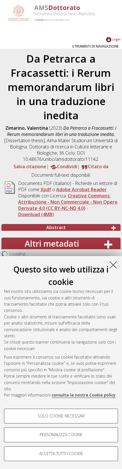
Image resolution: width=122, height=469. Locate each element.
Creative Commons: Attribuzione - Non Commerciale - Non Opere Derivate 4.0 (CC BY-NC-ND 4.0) (67, 202)
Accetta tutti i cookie (61, 453)
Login (116, 39)
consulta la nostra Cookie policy (83, 395)
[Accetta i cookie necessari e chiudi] (113, 264)
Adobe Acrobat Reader (81, 189)
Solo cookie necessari (61, 416)
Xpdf (46, 189)
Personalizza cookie (61, 434)
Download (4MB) (36, 214)
